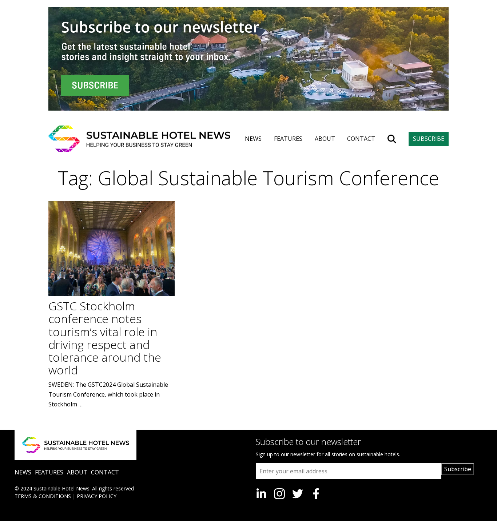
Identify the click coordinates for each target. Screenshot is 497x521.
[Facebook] (315, 493)
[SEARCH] (391, 139)
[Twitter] (297, 493)
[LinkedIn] (261, 493)
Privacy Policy (96, 496)
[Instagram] (279, 493)
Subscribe (457, 469)
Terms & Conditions (43, 496)
